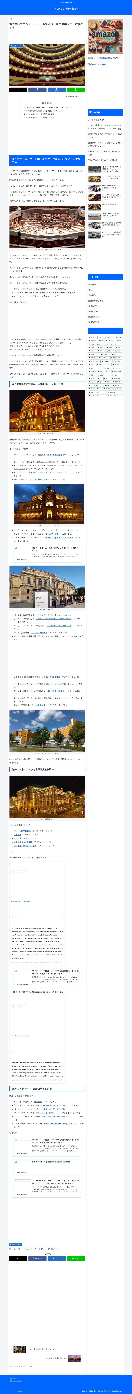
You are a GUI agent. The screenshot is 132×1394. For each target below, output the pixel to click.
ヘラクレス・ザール (44, 615)
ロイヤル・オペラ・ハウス (25, 846)
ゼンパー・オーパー (50, 530)
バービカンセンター (39, 705)
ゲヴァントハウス (58, 684)
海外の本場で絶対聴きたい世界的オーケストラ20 (44, 111)
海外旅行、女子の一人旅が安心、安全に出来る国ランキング (105, 144)
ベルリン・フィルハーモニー (59, 626)
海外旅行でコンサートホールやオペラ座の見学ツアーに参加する (48, 107)
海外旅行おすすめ (17, 1244)
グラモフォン (37, 440)
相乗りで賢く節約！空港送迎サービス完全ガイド (105, 135)
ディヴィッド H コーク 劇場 (53, 1116)
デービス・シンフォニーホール (51, 472)
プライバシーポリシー (16, 1381)
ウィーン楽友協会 (54, 455)
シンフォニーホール (39, 633)
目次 (44, 103)
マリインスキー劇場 (50, 636)
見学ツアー (54, 1249)
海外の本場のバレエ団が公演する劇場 (40, 117)
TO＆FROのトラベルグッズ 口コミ (103, 160)
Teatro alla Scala (27, 962)
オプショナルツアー (27, 1249)
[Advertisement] (47, 35)
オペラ (38, 1249)
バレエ (45, 1249)
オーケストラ (15, 1249)
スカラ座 (17, 835)
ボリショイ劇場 (40, 1109)
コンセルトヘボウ (54, 691)
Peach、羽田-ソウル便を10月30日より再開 (104, 153)
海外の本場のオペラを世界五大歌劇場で (41, 114)
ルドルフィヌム (51, 534)
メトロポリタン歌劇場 (51, 677)
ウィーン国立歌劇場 (22, 831)
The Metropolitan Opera (30, 1080)
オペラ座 (17, 838)
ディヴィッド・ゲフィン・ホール (59, 538)
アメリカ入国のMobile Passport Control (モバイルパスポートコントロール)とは (104, 127)
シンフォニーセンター (38, 480)
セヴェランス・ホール (45, 462)
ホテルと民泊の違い (96, 120)
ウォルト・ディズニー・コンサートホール (52, 698)
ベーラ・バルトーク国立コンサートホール (53, 619)
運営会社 (12, 1378)
